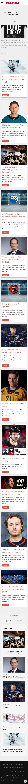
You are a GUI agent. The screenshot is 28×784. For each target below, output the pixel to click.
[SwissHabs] (12, 2)
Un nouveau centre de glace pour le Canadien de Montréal (14, 728)
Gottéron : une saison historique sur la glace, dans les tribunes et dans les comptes (13, 652)
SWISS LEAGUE (16, 764)
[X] (14, 620)
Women (23, 764)
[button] (2, 2)
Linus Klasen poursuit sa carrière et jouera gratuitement (12, 706)
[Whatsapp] (7, 620)
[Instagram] (17, 620)
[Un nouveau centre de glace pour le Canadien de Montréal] (14, 717)
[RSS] (20, 620)
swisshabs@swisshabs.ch (11, 778)
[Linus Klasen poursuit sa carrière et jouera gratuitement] (14, 692)
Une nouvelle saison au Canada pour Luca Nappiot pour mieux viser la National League (13, 750)
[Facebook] (10, 620)
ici (10, 47)
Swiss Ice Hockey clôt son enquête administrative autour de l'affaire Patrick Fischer (14, 677)
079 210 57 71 (12, 781)
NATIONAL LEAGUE (7, 764)
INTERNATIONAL (7, 767)
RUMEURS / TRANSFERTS (18, 767)
